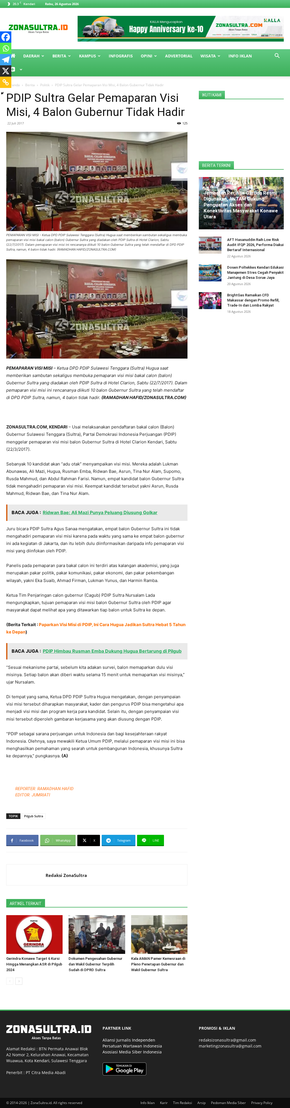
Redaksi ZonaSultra (66, 875)
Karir (164, 1102)
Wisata (208, 56)
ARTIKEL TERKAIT (26, 903)
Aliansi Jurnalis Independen (129, 1040)
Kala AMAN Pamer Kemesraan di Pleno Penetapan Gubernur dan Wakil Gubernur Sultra (158, 964)
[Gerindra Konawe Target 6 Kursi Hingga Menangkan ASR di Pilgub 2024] (34, 934)
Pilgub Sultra (33, 816)
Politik (45, 85)
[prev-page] (9, 981)
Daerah (31, 56)
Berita (59, 56)
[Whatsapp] (5, 48)
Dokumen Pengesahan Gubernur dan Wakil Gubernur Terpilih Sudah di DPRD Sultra (95, 964)
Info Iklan (240, 56)
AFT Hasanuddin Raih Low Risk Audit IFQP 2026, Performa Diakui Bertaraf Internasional (255, 245)
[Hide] (2, 93)
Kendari (41, 1060)
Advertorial (179, 56)
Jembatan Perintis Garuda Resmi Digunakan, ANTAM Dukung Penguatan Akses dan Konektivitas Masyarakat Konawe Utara (241, 204)
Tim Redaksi (182, 1102)
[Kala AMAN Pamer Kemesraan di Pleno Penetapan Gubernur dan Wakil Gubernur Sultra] (159, 934)
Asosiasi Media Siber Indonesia (132, 1052)
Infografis (121, 56)
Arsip (201, 1102)
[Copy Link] (5, 82)
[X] (5, 71)
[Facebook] (5, 37)
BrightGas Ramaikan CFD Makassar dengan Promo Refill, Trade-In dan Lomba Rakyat (253, 300)
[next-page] (18, 981)
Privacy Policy (261, 1102)
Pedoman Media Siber (228, 1102)
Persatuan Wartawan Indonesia (132, 1046)
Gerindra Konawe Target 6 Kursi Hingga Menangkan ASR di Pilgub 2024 (34, 964)
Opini (146, 56)
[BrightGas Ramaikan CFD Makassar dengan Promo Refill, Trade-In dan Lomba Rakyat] (210, 300)
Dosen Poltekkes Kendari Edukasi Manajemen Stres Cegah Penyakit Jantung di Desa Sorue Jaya (255, 272)
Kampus (87, 56)
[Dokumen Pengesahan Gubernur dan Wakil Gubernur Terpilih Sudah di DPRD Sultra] (97, 934)
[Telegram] (5, 59)
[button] (277, 56)
